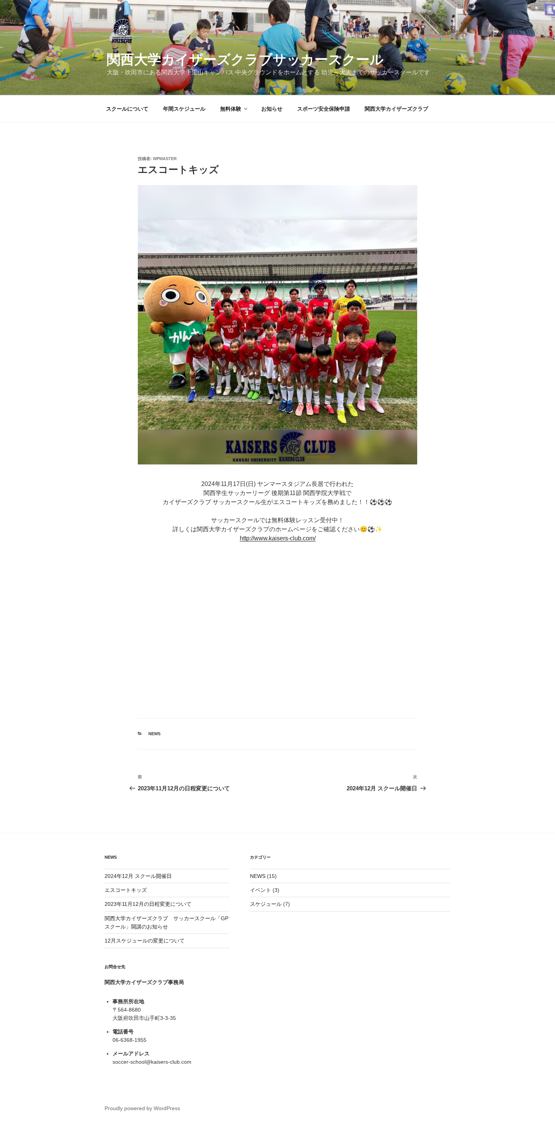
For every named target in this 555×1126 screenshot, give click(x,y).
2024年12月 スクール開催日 (138, 876)
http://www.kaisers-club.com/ (278, 538)
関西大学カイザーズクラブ (396, 109)
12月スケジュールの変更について (145, 941)
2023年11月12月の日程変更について (148, 904)
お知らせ (271, 109)
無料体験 (230, 109)
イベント (260, 890)
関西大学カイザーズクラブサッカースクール (245, 59)
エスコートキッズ (126, 890)
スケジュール (266, 904)
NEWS (154, 733)
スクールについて (127, 109)
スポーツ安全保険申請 (323, 109)
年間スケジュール (184, 109)
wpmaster (165, 158)
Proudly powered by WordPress (142, 1108)
